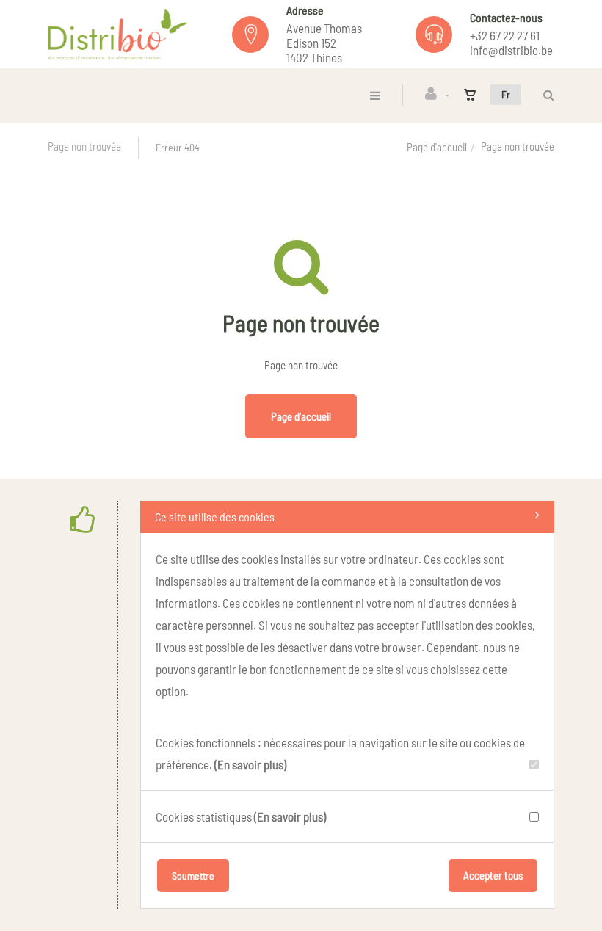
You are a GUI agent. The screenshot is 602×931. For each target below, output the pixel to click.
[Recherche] (545, 95)
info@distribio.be (511, 50)
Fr (505, 94)
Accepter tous (493, 875)
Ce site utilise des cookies (215, 517)
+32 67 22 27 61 (505, 35)
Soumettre (193, 875)
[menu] (375, 95)
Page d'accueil (437, 146)
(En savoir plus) (250, 764)
